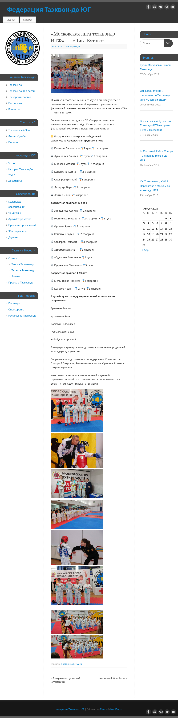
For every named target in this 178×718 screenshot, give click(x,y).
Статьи (12, 258)
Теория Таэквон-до (22, 264)
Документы (15, 180)
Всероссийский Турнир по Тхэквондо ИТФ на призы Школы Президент (155, 125)
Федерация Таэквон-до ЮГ (49, 9)
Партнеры (14, 303)
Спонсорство (16, 309)
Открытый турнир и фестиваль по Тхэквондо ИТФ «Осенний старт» (155, 95)
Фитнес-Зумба (17, 136)
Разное (15, 276)
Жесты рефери (17, 231)
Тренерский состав (19, 97)
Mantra (104, 709)
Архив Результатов (19, 219)
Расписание (15, 103)
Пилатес (13, 142)
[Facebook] (148, 7)
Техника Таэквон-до (23, 270)
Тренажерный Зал (19, 130)
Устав (11, 163)
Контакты (14, 109)
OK (167, 43)
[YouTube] (172, 7)
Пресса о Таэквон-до (20, 282)
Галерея (27, 19)
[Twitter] (166, 7)
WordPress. (116, 709)
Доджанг (13, 237)
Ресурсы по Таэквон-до (22, 315)
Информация (73, 46)
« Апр (145, 249)
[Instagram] (154, 7)
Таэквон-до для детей (21, 90)
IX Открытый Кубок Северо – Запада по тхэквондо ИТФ (156, 155)
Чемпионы (14, 212)
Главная (10, 19)
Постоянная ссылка (71, 663)
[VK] (160, 7)
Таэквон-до (15, 84)
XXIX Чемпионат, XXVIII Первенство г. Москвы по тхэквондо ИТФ (155, 186)
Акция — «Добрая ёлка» (113, 678)
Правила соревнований (22, 225)
